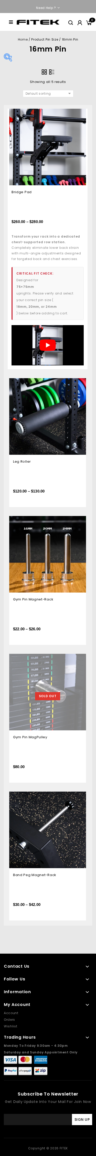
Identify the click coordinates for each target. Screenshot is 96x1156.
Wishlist (10, 1026)
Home (23, 39)
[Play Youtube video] (48, 345)
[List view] (52, 72)
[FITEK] (38, 22)
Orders (9, 1019)
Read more (78, 658)
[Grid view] (44, 72)
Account (11, 1013)
